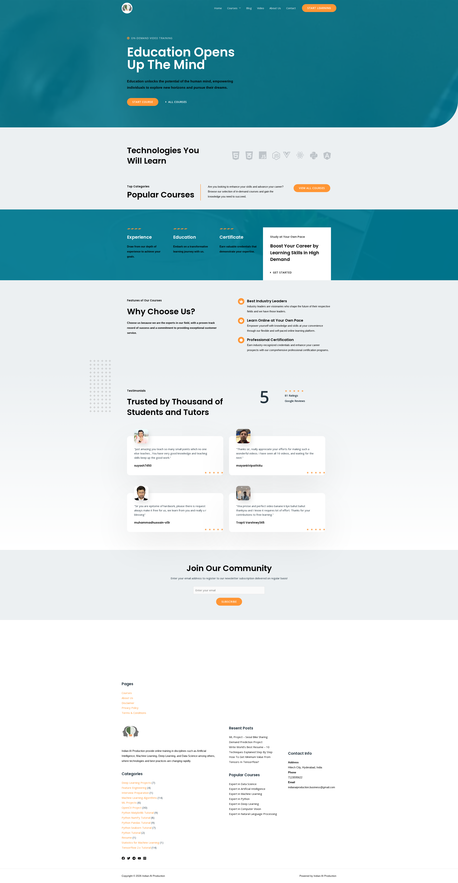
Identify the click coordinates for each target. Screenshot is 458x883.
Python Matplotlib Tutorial (138, 812)
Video (260, 8)
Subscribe (229, 601)
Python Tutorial (131, 832)
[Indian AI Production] (127, 7)
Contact (291, 8)
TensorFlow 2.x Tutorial (136, 847)
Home (218, 8)
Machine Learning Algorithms (139, 798)
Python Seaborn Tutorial (137, 827)
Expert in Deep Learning (244, 804)
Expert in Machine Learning (245, 794)
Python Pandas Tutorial (136, 822)
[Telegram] (134, 858)
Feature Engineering (134, 787)
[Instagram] (144, 858)
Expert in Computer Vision (245, 809)
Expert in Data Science (243, 784)
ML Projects (129, 802)
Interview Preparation (135, 792)
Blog (249, 8)
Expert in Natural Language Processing (253, 814)
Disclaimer (128, 703)
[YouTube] (139, 858)
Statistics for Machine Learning (140, 842)
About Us (275, 8)
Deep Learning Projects (136, 782)
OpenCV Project (132, 807)
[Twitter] (128, 858)
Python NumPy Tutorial (136, 817)
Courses (232, 8)
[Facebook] (123, 858)
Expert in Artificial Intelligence (247, 789)
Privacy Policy (130, 708)
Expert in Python (239, 799)
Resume (127, 837)
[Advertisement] (229, 646)
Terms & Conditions (134, 713)
